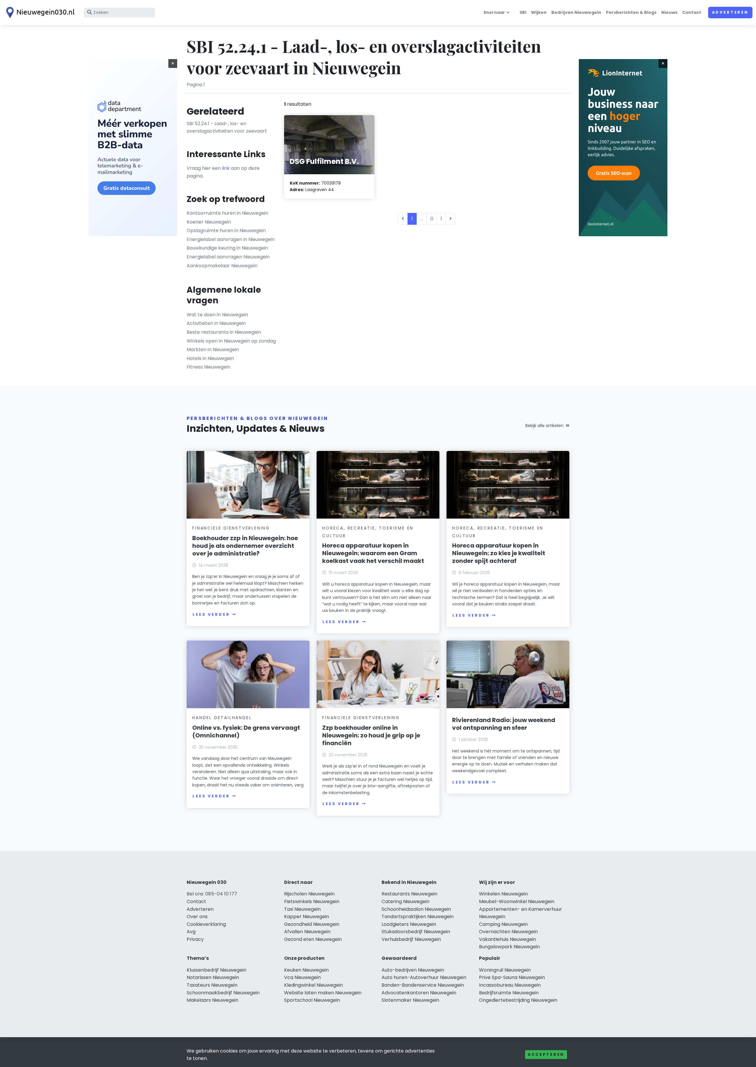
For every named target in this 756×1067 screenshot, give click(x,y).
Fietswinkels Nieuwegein (311, 901)
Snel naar (494, 12)
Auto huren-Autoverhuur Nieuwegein (424, 977)
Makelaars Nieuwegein (212, 1000)
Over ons (197, 916)
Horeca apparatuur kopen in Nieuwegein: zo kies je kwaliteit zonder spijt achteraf (498, 553)
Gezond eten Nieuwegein (313, 939)
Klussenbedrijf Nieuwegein (216, 970)
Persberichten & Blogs (631, 12)
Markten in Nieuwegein (213, 349)
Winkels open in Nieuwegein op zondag (231, 341)
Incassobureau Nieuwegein (510, 985)
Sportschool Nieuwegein (312, 1000)
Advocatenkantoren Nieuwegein (419, 992)
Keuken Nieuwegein (306, 970)
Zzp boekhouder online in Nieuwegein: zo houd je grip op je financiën (371, 735)
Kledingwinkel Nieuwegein (313, 985)
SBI (522, 12)
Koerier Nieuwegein (209, 222)
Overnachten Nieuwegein (508, 931)
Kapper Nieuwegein (306, 916)
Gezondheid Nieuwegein (311, 924)
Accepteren (546, 1054)
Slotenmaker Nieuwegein (410, 1000)
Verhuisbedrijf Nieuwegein (411, 939)
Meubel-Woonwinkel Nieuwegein (516, 901)
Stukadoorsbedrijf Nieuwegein (416, 931)
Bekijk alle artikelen (544, 426)
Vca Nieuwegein (302, 977)
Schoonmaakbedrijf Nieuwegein (223, 992)
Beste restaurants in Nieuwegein (224, 332)
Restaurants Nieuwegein (409, 893)
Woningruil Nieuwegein (505, 970)
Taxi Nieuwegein (302, 909)
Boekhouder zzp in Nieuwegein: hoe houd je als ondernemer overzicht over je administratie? (245, 546)
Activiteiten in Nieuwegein (216, 323)
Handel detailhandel (222, 718)
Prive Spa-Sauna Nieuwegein (512, 977)
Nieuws (669, 12)
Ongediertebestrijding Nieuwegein (518, 1000)
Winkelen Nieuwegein (503, 893)
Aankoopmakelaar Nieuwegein (222, 265)
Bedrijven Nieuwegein (576, 12)
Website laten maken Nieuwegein (322, 992)
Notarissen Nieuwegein (213, 977)
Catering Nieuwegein (405, 901)
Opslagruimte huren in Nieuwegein (226, 230)
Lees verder (211, 614)
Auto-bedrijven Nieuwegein (413, 970)
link (226, 168)
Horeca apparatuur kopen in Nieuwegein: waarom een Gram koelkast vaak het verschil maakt (373, 553)
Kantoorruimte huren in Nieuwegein (227, 213)
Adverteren (730, 12)
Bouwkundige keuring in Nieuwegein (227, 248)
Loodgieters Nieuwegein (409, 924)
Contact (691, 12)
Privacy (195, 939)
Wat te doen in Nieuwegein (217, 314)
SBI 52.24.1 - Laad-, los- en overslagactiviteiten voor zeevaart (227, 127)
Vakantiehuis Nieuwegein (507, 939)
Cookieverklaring (206, 924)
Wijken (539, 12)
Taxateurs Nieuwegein (212, 985)
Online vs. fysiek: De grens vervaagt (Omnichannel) (246, 731)
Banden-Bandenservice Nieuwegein (423, 985)
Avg (191, 931)
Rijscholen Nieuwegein (309, 893)
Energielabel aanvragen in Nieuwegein (231, 239)
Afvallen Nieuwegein (307, 931)
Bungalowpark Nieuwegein (509, 946)
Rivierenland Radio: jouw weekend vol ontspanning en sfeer (503, 724)
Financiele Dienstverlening (231, 528)
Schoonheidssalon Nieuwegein (416, 909)
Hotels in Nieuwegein (210, 358)
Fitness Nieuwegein (208, 367)
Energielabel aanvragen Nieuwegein (228, 256)
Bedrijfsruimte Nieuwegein (509, 992)
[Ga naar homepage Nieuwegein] (39, 12)
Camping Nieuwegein (503, 924)
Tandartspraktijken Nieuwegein (418, 916)
